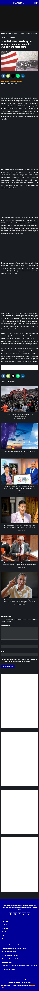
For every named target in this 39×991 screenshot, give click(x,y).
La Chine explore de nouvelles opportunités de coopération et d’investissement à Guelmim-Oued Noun (19, 489)
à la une (5, 37)
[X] (28, 914)
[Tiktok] (24, 914)
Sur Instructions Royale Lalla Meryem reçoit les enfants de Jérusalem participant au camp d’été (19, 526)
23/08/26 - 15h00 (20, 530)
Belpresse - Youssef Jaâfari (11, 81)
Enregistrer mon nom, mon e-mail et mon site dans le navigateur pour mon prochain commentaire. (20, 660)
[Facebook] (10, 914)
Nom (3, 643)
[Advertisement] (19, 367)
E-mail (3, 651)
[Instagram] (19, 914)
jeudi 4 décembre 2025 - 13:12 (9, 83)
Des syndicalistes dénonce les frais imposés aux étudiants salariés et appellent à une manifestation (19, 564)
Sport (12, 37)
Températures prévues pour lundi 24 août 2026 (19, 451)
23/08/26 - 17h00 (20, 493)
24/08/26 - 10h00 (20, 419)
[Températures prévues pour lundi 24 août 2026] (19, 436)
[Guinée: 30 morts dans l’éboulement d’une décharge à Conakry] (19, 399)
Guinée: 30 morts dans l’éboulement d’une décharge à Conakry (19, 415)
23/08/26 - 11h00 (20, 604)
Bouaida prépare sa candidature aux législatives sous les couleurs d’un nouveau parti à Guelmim (19, 601)
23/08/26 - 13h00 (20, 567)
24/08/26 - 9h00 (20, 454)
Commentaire (6, 625)
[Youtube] (15, 914)
